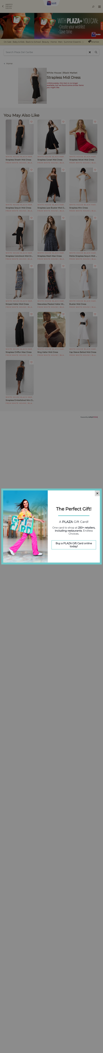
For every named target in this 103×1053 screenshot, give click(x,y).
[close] (97, 493)
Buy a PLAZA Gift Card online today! (74, 545)
